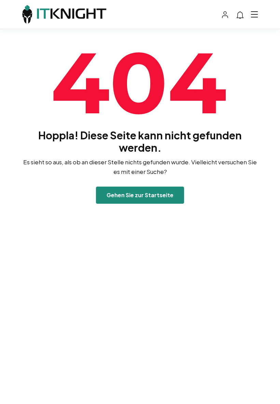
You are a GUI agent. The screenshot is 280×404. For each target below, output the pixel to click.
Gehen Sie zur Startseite (140, 195)
